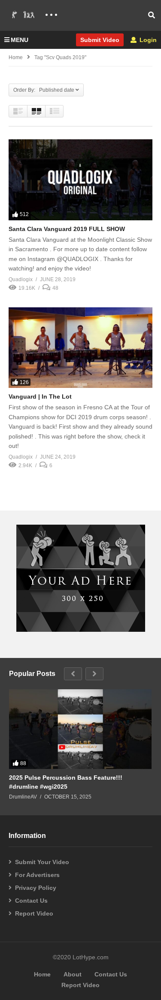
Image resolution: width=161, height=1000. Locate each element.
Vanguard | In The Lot (40, 396)
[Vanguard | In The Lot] (80, 347)
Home (16, 57)
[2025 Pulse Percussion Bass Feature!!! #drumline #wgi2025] (80, 729)
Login (147, 39)
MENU (19, 39)
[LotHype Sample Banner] (80, 629)
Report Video (34, 913)
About (73, 974)
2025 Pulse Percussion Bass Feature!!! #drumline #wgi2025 (65, 782)
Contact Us (31, 900)
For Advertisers (37, 874)
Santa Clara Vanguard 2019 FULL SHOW (67, 228)
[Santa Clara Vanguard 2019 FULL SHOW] (80, 179)
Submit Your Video (42, 862)
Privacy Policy (35, 887)
